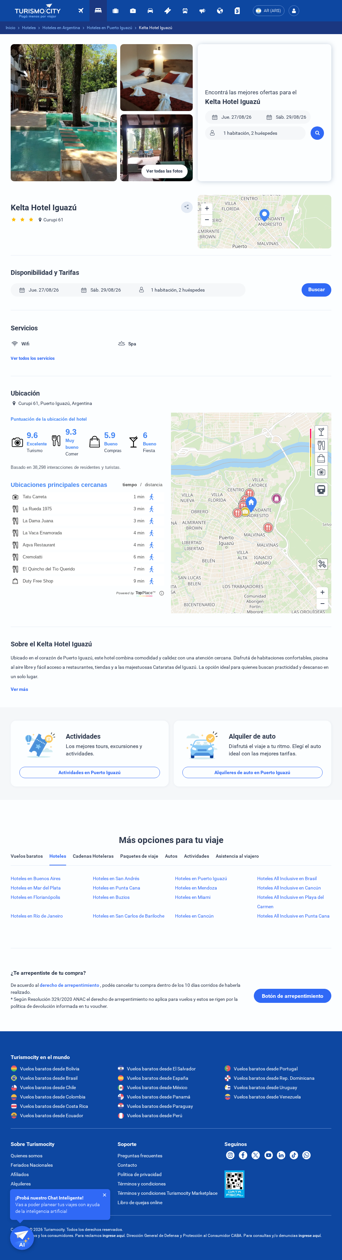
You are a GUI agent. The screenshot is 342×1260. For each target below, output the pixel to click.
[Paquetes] (115, 10)
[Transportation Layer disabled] (321, 489)
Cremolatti (32, 556)
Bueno (111, 443)
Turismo (34, 450)
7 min (139, 568)
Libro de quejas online (140, 1202)
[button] (294, 10)
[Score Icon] (17, 442)
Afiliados (20, 1174)
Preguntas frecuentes (140, 1155)
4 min (139, 532)
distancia (153, 484)
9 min (139, 581)
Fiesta (149, 450)
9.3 (70, 431)
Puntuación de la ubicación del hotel (49, 419)
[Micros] (185, 10)
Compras (113, 450)
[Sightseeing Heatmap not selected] (321, 472)
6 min (139, 556)
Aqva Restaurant (39, 544)
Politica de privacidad (140, 1174)
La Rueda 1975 (37, 508)
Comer (71, 453)
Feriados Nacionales (32, 1165)
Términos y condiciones (142, 1183)
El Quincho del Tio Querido (49, 568)
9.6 (32, 435)
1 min (139, 496)
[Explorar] (219, 10)
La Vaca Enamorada (42, 532)
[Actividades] (167, 10)
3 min (139, 508)
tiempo (130, 484)
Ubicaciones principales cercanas (59, 485)
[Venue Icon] (15, 497)
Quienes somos (26, 1155)
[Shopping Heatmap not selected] (321, 458)
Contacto (127, 1165)
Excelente (37, 443)
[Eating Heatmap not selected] (321, 445)
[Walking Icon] (151, 497)
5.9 (109, 435)
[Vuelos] (38, 10)
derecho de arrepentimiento (70, 985)
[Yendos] (237, 10)
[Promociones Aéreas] (202, 10)
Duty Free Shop (38, 581)
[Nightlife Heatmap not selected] (321, 432)
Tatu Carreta (34, 496)
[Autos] (150, 10)
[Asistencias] (133, 10)
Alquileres (21, 1183)
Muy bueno (71, 444)
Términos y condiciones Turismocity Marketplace (167, 1193)
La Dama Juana (38, 520)
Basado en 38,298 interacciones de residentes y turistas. (66, 467)
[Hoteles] (98, 10)
